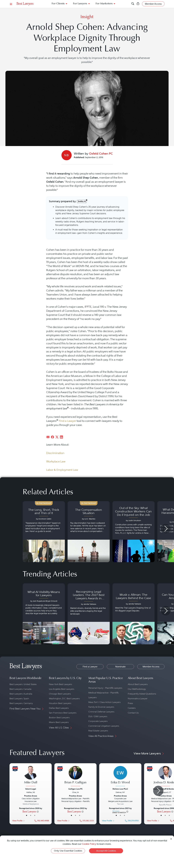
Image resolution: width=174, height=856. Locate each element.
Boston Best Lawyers (59, 717)
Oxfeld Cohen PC (101, 153)
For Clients (58, 3)
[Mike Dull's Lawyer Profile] (30, 776)
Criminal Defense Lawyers (101, 711)
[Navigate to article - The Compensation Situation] (89, 531)
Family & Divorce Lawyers (101, 707)
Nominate (120, 666)
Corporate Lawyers (98, 721)
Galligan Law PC (75, 789)
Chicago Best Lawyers (60, 693)
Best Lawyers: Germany (21, 703)
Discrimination (55, 453)
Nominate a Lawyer (137, 698)
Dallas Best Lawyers (59, 708)
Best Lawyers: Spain (19, 698)
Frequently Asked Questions (142, 693)
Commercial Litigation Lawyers (103, 726)
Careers (132, 708)
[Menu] (11, 4)
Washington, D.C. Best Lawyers (64, 698)
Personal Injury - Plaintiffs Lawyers (105, 688)
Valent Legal (30, 789)
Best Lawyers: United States (23, 684)
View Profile (17, 821)
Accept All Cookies (106, 850)
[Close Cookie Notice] (171, 838)
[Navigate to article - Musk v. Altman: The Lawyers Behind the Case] (133, 613)
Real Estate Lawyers (98, 730)
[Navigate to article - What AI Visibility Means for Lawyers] (44, 613)
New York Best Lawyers (60, 684)
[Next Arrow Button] (166, 529)
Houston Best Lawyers (60, 703)
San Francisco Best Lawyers (62, 712)
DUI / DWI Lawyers (97, 716)
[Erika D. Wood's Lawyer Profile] (120, 776)
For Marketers (104, 3)
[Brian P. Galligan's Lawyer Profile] (75, 776)
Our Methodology (137, 689)
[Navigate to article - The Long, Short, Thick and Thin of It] (44, 531)
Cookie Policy (89, 844)
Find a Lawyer (67, 421)
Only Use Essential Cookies (68, 850)
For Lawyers (80, 3)
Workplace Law (55, 461)
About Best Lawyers (138, 684)
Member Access (151, 666)
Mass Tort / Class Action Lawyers (104, 702)
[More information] (38, 811)
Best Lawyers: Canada (20, 689)
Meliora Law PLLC (120, 789)
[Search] (132, 4)
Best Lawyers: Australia (21, 693)
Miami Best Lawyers (59, 722)
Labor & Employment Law (62, 469)
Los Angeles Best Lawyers (61, 689)
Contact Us (133, 712)
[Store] (138, 4)
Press (130, 703)
